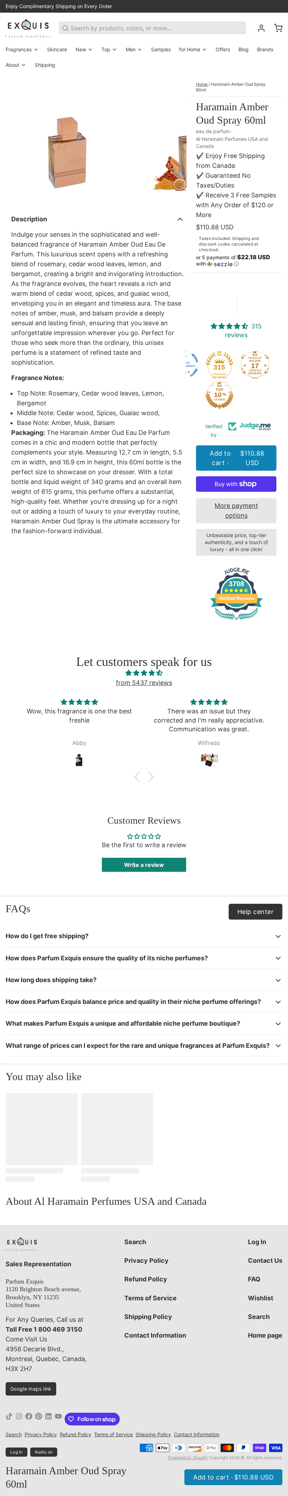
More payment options (236, 510)
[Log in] (258, 28)
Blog (243, 49)
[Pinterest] (38, 1419)
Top (106, 49)
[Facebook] (28, 1419)
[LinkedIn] (48, 1419)
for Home (189, 49)
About (12, 65)
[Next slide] (175, 141)
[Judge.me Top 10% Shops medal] (219, 395)
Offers (223, 49)
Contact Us (265, 1260)
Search (135, 1242)
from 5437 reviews (144, 682)
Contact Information (155, 1335)
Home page (265, 1335)
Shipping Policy (148, 1316)
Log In (257, 1242)
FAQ (254, 1279)
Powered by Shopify (188, 1457)
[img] (144, 673)
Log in (16, 1452)
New (81, 49)
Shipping (45, 65)
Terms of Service (150, 1298)
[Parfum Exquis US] (28, 28)
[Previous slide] (16, 141)
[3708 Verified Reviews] (236, 621)
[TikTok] (9, 1419)
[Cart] (275, 28)
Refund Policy (145, 1279)
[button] (236, 260)
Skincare (57, 49)
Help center (255, 911)
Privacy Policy (146, 1260)
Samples (161, 49)
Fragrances (19, 49)
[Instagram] (18, 1419)
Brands (265, 49)
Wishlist (260, 1298)
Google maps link (31, 1389)
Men (131, 49)
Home (202, 84)
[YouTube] (58, 1419)
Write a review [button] (144, 864)
